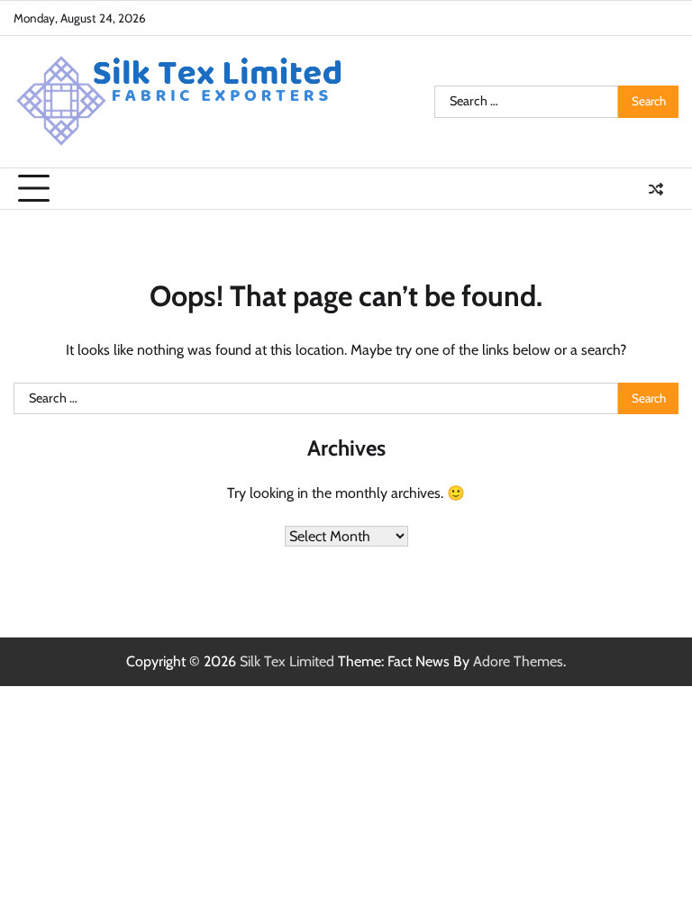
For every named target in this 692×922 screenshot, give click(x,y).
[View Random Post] (655, 189)
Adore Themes (518, 661)
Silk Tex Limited (287, 661)
